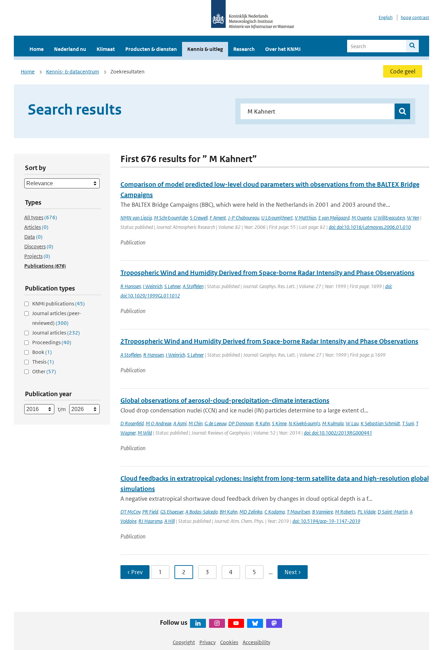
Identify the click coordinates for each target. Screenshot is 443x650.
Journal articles (56, 332)
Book (42, 352)
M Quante (361, 217)
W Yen (413, 217)
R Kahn (262, 423)
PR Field (150, 511)
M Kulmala (333, 423)
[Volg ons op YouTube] (236, 623)
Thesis (43, 361)
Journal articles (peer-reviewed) (56, 318)
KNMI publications (58, 303)
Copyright (184, 642)
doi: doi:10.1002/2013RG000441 (338, 432)
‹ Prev (135, 572)
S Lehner (172, 286)
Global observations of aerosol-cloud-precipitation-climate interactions (224, 400)
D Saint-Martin (393, 511)
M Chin (195, 423)
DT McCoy (130, 511)
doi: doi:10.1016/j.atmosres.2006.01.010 (370, 227)
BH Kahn (228, 511)
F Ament (218, 217)
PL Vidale (367, 511)
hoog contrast (415, 17)
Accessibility (256, 642)
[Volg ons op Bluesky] (255, 623)
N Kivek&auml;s (304, 423)
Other (44, 371)
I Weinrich (152, 286)
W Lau (352, 423)
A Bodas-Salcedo (202, 511)
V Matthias (305, 217)
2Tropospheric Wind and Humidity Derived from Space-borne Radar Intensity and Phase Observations (269, 341)
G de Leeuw (215, 423)
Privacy (207, 642)
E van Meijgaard (334, 217)
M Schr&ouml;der (171, 217)
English (385, 17)
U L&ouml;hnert (277, 217)
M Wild (145, 432)
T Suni (408, 423)
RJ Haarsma (150, 521)
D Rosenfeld (132, 423)
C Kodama (274, 511)
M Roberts (345, 511)
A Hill (169, 521)
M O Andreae (158, 423)
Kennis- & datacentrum (72, 71)
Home (36, 49)
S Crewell (199, 217)
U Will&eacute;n (389, 217)
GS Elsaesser (171, 511)
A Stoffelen (193, 286)
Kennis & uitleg (205, 49)
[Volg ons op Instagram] (217, 623)
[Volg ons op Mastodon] (274, 623)
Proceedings (51, 342)
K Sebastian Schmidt (380, 423)
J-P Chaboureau (243, 217)
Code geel (402, 71)
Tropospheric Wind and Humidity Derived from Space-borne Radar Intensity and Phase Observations (267, 273)
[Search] (412, 46)
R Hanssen (130, 286)
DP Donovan (240, 423)
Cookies (229, 642)
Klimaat (106, 49)
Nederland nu (70, 49)
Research (244, 49)
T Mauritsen (298, 511)
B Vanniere (322, 511)
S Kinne (279, 423)
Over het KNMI (283, 49)
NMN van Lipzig (136, 217)
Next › (292, 572)
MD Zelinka (250, 511)
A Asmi (180, 423)
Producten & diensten (151, 49)
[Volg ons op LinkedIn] (198, 623)
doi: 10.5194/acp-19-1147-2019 (326, 521)
